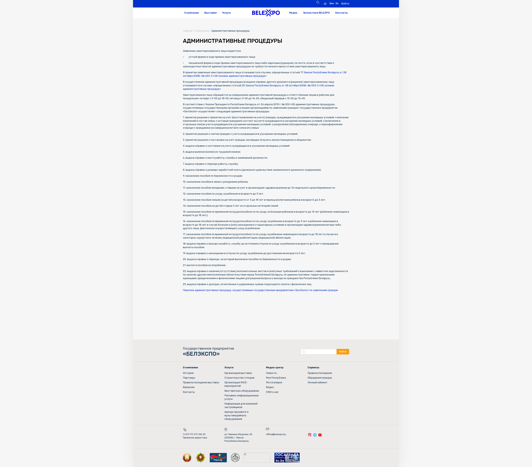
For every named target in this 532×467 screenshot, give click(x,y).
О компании (191, 12)
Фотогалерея (274, 382)
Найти (342, 351)
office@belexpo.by (276, 434)
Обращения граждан (320, 377)
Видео (270, 387)
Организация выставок (238, 373)
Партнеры (189, 377)
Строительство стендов (239, 377)
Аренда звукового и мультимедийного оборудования (236, 415)
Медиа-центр (274, 367)
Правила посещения (320, 373)
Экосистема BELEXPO (316, 12)
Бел (332, 3)
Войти (345, 3)
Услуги (226, 12)
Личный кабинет (318, 382)
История (188, 373)
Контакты (341, 12)
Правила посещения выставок (201, 382)
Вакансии (189, 387)
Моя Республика (276, 377)
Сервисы (313, 367)
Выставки (210, 12)
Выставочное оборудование (241, 390)
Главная (187, 30)
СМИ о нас (272, 392)
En (337, 3)
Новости (271, 373)
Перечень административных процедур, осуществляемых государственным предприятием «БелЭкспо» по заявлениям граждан (260, 290)
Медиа (293, 12)
